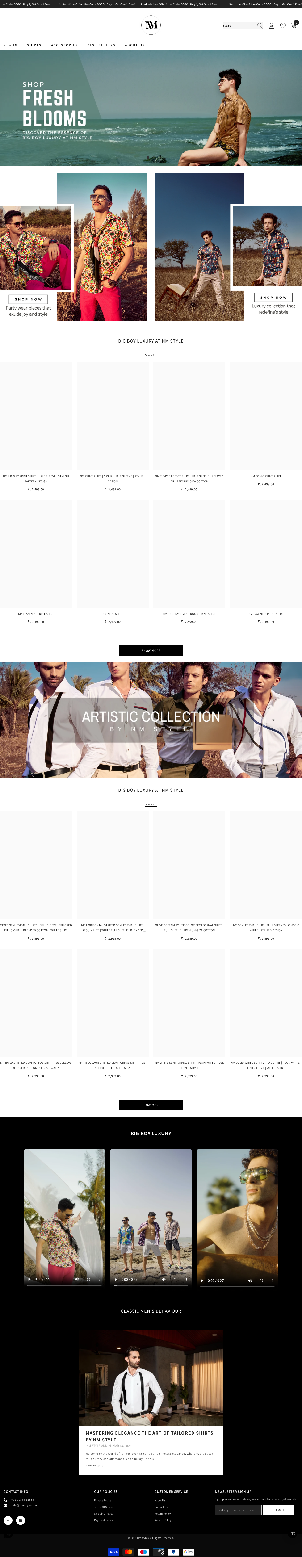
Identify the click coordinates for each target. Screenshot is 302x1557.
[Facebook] (8, 1520)
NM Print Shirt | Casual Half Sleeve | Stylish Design (112, 478)
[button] (4, 108)
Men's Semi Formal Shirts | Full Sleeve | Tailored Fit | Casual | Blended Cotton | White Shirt (36, 927)
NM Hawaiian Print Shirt (266, 614)
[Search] (243, 25)
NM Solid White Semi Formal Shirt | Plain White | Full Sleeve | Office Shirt (266, 1065)
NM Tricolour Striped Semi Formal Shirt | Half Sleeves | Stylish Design (112, 1065)
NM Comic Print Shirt (266, 476)
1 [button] (148, 157)
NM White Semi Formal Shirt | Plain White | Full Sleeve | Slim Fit (189, 1065)
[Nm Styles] (73, 247)
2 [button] (154, 157)
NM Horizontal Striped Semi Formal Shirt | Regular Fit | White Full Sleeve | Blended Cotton (112, 928)
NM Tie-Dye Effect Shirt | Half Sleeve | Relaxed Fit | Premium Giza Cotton (189, 478)
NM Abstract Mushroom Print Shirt (189, 614)
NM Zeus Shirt (112, 614)
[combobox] (238, 25)
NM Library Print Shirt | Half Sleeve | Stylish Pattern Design (36, 478)
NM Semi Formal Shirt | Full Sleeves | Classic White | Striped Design (266, 927)
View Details (94, 1465)
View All (151, 355)
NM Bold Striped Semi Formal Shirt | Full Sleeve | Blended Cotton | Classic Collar (35, 1065)
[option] (151, 108)
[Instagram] (20, 1520)
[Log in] (272, 26)
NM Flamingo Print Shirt (36, 614)
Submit (279, 1510)
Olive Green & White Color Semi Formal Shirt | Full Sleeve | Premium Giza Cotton (189, 927)
